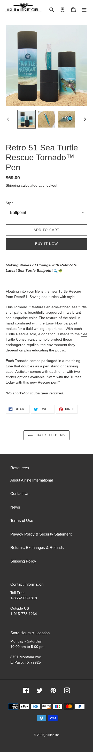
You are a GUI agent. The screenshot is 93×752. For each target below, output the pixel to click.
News (15, 507)
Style (9, 203)
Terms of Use (21, 520)
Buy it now (46, 244)
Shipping (13, 185)
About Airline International (31, 480)
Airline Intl (52, 735)
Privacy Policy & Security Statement (41, 534)
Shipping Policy (23, 561)
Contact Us (19, 493)
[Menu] (84, 9)
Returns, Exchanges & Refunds (37, 547)
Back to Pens (50, 435)
